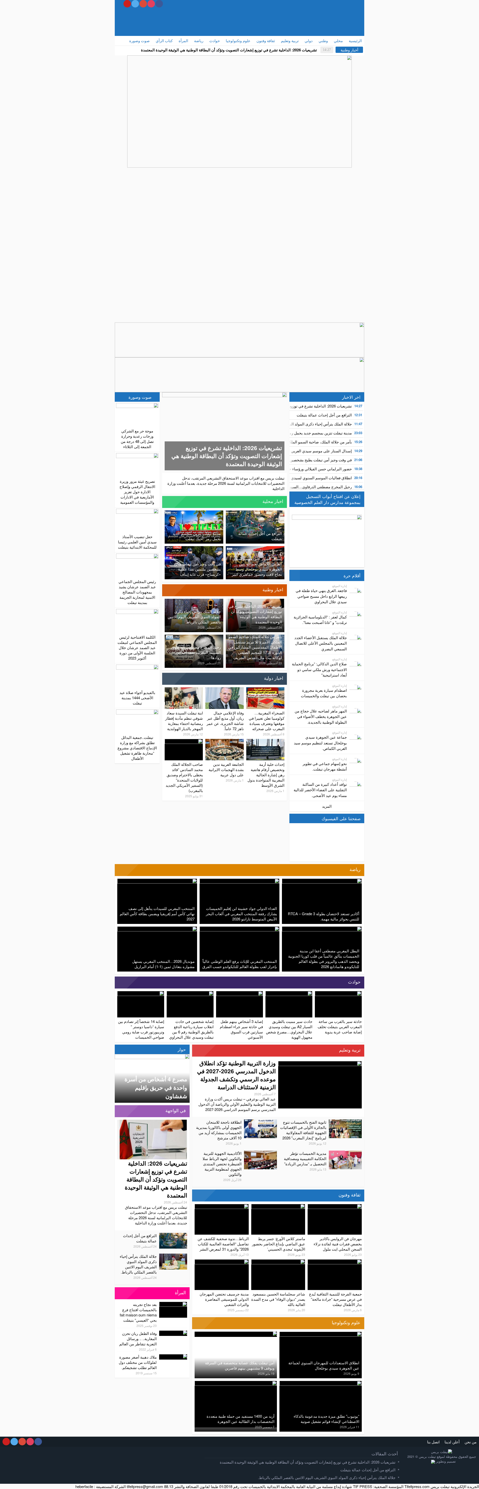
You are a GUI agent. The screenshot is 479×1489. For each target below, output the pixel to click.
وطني (323, 40)
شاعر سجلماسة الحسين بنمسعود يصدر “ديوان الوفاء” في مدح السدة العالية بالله (278, 1299)
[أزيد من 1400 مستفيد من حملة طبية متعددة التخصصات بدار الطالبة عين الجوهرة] (236, 1383)
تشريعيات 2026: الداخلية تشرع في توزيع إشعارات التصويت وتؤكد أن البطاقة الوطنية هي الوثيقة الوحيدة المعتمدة (229, 50)
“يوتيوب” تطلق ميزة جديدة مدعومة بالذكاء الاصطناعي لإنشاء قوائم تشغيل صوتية (326, 1418)
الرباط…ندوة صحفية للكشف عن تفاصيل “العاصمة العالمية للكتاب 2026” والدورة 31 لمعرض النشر (223, 1244)
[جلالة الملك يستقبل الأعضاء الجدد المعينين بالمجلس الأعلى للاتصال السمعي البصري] (355, 640)
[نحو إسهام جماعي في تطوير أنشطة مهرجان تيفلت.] (355, 763)
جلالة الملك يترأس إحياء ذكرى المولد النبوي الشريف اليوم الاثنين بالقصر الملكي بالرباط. (194, 616)
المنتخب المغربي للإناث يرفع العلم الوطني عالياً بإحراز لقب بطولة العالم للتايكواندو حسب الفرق (239, 964)
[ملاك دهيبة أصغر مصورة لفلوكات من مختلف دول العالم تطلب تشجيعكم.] (178, 1357)
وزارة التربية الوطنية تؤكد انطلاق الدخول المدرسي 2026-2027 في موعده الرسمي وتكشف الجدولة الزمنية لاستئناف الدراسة (236, 1075)
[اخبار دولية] (168, 679)
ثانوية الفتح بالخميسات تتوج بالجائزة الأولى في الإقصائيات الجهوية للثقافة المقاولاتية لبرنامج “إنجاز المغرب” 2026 (303, 1129)
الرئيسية (355, 40)
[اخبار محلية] (168, 502)
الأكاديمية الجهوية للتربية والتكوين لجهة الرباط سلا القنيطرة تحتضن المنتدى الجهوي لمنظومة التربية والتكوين (222, 1164)
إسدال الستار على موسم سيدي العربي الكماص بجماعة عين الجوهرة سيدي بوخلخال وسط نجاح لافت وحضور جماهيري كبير (257, 566)
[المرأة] (121, 1293)
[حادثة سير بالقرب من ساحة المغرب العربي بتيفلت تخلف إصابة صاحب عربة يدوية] (338, 993)
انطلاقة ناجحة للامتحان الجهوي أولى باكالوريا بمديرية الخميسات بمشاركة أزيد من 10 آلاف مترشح (218, 1129)
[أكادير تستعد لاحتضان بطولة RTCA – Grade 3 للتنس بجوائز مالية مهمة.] (322, 881)
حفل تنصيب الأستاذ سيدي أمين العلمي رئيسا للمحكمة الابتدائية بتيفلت (137, 542)
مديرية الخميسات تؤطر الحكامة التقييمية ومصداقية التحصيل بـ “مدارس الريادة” (305, 1158)
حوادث (214, 40)
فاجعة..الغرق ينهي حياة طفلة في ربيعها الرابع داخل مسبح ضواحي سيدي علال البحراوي (321, 596)
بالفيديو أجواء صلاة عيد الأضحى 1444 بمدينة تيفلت (137, 697)
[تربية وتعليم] (198, 1051)
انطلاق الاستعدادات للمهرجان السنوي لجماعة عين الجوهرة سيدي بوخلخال (323, 1365)
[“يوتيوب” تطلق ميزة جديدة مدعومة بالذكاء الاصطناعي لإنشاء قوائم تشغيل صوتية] (320, 1383)
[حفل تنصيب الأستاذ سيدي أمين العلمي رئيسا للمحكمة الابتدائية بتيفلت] (137, 520)
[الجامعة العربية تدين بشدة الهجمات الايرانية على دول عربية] (224, 741)
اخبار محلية (272, 501)
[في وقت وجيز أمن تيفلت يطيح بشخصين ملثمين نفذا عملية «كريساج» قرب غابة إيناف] (194, 548)
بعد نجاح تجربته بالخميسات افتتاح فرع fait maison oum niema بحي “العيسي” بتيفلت (138, 1312)
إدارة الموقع (339, 586)
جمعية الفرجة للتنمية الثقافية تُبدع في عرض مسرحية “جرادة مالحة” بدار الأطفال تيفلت (335, 1299)
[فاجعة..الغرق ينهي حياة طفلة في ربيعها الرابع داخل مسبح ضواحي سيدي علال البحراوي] (355, 593)
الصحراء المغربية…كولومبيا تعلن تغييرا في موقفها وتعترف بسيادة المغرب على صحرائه (266, 720)
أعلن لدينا (452, 1441)
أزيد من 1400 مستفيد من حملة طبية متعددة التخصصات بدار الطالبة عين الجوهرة (240, 1418)
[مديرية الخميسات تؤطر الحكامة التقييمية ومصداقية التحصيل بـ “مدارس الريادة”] (345, 1153)
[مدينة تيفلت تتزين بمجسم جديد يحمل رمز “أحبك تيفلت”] (194, 513)
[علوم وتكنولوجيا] (198, 1323)
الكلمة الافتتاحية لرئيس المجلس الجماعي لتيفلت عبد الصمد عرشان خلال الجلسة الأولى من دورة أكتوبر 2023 (137, 647)
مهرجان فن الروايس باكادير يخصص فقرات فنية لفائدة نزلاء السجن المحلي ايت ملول (338, 1244)
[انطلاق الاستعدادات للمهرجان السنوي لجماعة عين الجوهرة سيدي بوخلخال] (320, 1334)
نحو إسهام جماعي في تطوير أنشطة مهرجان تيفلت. (325, 766)
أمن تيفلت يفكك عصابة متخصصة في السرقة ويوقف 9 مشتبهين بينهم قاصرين (239, 1365)
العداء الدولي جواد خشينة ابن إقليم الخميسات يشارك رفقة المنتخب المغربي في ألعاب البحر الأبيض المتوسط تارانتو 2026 (241, 913)
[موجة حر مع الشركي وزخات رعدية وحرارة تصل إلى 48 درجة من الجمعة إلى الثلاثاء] (137, 414)
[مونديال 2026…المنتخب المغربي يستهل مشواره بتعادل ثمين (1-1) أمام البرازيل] (157, 929)
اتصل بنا (433, 1441)
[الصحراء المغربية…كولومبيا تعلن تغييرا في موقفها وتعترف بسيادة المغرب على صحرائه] (265, 690)
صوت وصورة (139, 40)
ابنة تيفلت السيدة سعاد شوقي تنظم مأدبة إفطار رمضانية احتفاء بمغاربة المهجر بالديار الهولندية (184, 720)
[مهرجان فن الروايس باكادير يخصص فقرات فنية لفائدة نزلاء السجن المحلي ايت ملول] (335, 1206)
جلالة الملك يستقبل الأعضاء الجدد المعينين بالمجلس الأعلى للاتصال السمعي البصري (320, 643)
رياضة (198, 40)
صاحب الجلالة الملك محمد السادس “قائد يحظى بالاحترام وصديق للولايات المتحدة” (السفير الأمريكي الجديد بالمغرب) (184, 777)
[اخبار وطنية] (168, 590)
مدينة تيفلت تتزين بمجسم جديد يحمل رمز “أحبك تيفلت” (309, 432)
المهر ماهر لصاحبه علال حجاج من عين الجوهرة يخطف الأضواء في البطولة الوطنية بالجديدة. (321, 716)
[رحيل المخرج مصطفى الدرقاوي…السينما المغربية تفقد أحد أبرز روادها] (194, 637)
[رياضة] (121, 870)
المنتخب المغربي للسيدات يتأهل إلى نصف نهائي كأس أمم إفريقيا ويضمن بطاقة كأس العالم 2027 (157, 913)
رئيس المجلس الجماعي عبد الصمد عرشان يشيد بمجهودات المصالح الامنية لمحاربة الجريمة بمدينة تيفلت (137, 592)
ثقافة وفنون (265, 40)
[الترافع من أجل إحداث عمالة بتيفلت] (255, 513)
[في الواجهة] (121, 1111)
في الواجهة (175, 1110)
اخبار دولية (273, 678)
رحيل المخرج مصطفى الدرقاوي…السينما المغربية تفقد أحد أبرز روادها (297, 486)
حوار (182, 1049)
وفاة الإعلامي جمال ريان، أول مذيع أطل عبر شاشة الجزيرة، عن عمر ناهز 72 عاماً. (225, 720)
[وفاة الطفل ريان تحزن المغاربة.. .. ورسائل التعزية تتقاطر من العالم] (178, 1333)
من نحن (471, 1441)
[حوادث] (121, 983)
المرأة (183, 40)
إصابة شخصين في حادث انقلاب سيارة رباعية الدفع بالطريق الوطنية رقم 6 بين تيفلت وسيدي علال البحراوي (191, 1029)
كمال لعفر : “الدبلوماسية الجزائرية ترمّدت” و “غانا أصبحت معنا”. (320, 619)
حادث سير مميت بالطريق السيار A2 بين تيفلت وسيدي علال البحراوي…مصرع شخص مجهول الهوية (289, 1029)
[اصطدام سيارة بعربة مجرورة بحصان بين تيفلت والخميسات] (355, 690)
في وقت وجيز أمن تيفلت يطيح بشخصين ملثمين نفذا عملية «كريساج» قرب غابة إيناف (197, 569)
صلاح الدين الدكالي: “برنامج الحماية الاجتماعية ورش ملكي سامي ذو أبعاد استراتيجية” (319, 669)
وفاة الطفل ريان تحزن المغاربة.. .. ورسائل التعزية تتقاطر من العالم (138, 1338)
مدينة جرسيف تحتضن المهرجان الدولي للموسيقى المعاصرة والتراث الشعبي (224, 1299)
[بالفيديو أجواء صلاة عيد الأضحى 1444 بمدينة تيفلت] (137, 676)
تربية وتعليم (290, 40)
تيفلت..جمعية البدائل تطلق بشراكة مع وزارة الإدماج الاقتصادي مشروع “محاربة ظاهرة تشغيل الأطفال (137, 748)
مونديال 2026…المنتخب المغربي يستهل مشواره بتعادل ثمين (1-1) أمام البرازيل (163, 964)
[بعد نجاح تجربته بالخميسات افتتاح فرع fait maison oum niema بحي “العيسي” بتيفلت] (173, 1304)
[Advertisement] (198, 21)
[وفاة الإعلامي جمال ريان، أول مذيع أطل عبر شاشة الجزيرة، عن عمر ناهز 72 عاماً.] (224, 690)
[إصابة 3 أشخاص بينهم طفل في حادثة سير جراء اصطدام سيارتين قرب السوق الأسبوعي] (239, 993)
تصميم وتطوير (445, 1461)
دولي (309, 40)
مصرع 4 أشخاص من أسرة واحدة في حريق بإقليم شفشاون (155, 1087)
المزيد (327, 806)
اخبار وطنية (272, 589)
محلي (338, 40)
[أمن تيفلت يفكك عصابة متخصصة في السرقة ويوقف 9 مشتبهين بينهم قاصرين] (267, 1334)
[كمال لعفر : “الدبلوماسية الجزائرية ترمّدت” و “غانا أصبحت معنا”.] (355, 617)
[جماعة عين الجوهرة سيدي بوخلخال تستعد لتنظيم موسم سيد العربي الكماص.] (355, 740)
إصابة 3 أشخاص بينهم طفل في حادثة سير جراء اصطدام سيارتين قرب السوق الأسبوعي (241, 1029)
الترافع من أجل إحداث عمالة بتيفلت (324, 414)
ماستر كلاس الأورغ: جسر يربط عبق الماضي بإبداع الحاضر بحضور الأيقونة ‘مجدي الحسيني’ (278, 1244)
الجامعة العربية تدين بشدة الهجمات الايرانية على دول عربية (226, 769)
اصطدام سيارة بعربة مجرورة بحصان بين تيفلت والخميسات (324, 693)
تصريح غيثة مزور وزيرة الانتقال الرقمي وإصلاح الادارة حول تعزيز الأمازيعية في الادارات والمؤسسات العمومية (137, 492)
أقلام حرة (352, 576)
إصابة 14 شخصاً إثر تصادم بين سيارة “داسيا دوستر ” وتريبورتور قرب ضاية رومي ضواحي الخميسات (141, 1029)
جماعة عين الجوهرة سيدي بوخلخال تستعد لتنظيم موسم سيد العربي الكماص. (320, 742)
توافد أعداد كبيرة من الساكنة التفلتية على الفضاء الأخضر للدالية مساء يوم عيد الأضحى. (320, 790)
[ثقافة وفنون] (198, 1195)
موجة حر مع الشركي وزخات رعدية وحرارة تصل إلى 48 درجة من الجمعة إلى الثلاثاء (137, 438)
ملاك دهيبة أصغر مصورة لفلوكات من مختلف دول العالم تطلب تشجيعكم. (138, 1362)
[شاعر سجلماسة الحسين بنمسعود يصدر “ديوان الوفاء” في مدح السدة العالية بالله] (278, 1262)
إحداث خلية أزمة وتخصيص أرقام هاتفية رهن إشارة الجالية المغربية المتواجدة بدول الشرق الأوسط (265, 775)
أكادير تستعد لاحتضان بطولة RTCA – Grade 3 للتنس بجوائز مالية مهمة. (323, 916)
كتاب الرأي (164, 40)
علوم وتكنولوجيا (238, 40)
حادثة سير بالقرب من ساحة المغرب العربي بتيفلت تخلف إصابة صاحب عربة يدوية (340, 1026)
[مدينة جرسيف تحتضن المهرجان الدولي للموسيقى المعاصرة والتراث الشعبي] (222, 1262)
